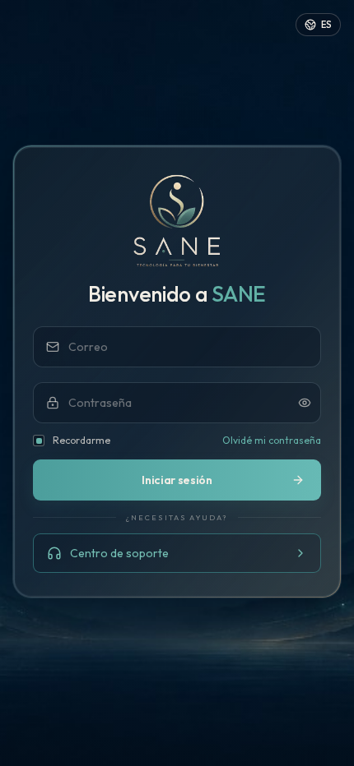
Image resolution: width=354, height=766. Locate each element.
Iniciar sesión (177, 480)
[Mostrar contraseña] (304, 402)
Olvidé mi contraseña (271, 440)
